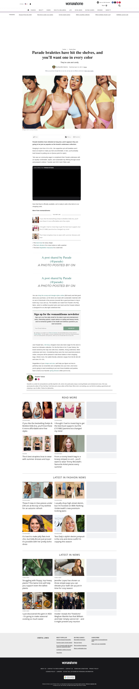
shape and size (50, 363)
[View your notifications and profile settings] (30, 4)
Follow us (69, 137)
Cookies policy (50, 671)
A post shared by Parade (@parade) (56, 259)
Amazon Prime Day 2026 (25, 14)
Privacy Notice (37, 334)
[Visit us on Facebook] (113, 2)
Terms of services (53, 332)
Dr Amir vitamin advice (64, 14)
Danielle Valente (63, 67)
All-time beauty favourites (63, 639)
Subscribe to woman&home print (99, 640)
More (107, 10)
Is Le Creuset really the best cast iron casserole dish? (64, 646)
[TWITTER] (36, 379)
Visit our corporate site (91, 684)
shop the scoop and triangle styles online (51, 295)
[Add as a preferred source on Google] (69, 677)
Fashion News (72, 49)
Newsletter (77, 137)
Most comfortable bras (80, 648)
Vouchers (59, 652)
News (85, 67)
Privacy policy (93, 668)
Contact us (69, 668)
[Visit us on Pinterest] (120, 2)
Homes (48, 10)
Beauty (41, 10)
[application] (56, 183)
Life (70, 10)
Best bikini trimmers (79, 639)
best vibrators (40, 245)
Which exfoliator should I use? (103, 14)
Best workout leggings (80, 645)
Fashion (33, 10)
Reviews (99, 10)
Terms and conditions (81, 668)
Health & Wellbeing (60, 10)
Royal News (78, 10)
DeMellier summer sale (122, 14)
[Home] (28, 10)
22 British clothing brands (63, 649)
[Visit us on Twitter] (115, 2)
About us (43, 668)
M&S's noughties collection (83, 14)
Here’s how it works (88, 71)
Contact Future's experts (56, 668)
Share (36, 137)
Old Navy (47, 345)
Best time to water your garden (45, 14)
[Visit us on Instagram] (117, 2)
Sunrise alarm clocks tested (64, 642)
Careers (59, 671)
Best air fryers (78, 642)
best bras (39, 243)
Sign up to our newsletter (99, 644)
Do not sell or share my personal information (78, 671)
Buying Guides (89, 10)
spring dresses (54, 371)
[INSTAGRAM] (39, 379)
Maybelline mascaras (46, 247)
